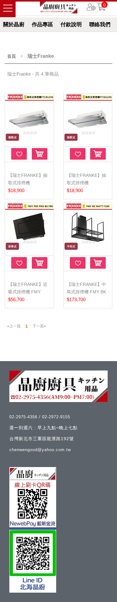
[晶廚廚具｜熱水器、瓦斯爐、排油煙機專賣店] (58, 7)
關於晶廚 (13, 24)
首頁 (11, 56)
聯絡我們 (99, 24)
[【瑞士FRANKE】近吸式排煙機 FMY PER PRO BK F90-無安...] (29, 228)
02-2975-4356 (24, 417)
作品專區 (42, 24)
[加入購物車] (39, 154)
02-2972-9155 (56, 417)
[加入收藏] (19, 154)
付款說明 (71, 24)
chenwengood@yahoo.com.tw (40, 449)
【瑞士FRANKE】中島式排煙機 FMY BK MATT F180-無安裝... (88, 292)
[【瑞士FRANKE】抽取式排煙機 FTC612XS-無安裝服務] (88, 119)
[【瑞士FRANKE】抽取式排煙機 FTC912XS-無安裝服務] (29, 119)
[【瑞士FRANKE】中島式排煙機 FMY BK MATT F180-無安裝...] (88, 228)
